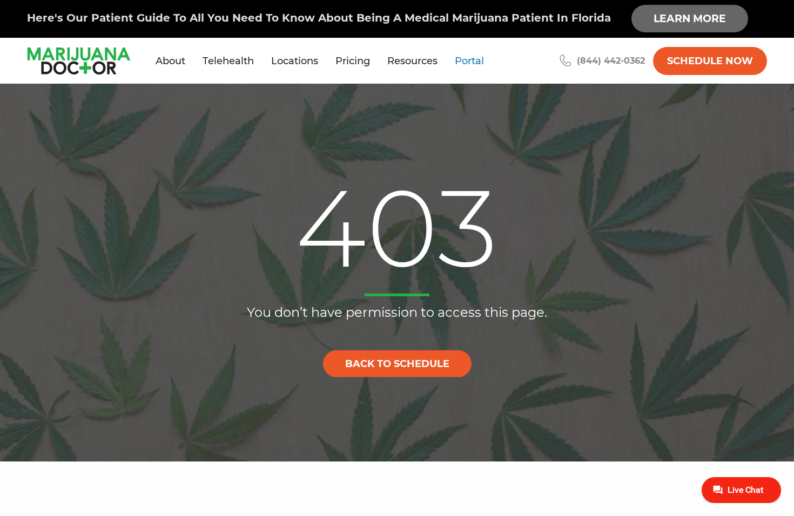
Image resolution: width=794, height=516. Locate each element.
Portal (469, 61)
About (170, 61)
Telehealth (228, 61)
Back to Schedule (397, 363)
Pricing (352, 61)
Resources (412, 61)
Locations (294, 61)
